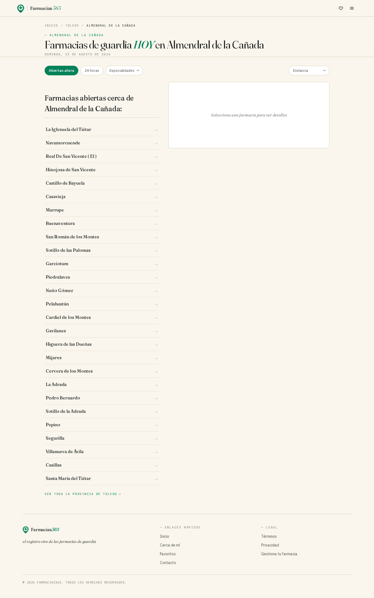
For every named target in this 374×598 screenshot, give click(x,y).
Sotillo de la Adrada (102, 411)
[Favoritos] (341, 8)
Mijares (102, 357)
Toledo (72, 25)
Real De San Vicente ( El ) (102, 156)
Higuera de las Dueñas (102, 344)
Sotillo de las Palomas (102, 250)
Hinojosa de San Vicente (102, 169)
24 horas (92, 70)
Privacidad (270, 545)
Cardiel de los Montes (102, 317)
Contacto (168, 562)
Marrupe (102, 210)
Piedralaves (102, 277)
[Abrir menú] (352, 8)
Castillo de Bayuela (102, 183)
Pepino (102, 424)
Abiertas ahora (61, 70)
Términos (269, 536)
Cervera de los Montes (102, 371)
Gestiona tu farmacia (279, 553)
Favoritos (168, 553)
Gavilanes (102, 330)
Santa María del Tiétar (102, 478)
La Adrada (102, 384)
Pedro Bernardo (102, 397)
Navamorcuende (102, 142)
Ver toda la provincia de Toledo (83, 494)
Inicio (51, 25)
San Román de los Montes (102, 236)
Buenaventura (102, 223)
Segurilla (102, 438)
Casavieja (102, 196)
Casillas (102, 465)
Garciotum (102, 263)
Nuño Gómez (102, 290)
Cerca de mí (170, 545)
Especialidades (122, 70)
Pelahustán (102, 304)
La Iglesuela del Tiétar (102, 129)
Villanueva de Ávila (102, 451)
